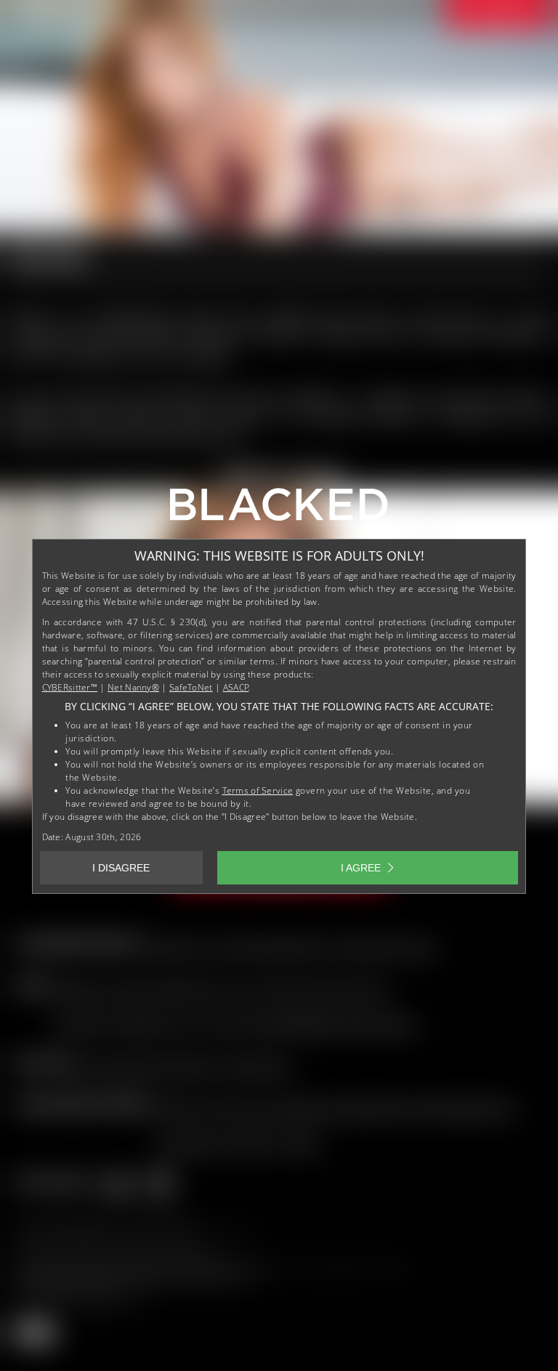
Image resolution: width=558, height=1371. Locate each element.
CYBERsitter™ (70, 687)
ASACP (236, 687)
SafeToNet (191, 687)
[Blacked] (279, 510)
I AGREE (361, 868)
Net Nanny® (133, 687)
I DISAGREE (121, 868)
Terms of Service (258, 790)
